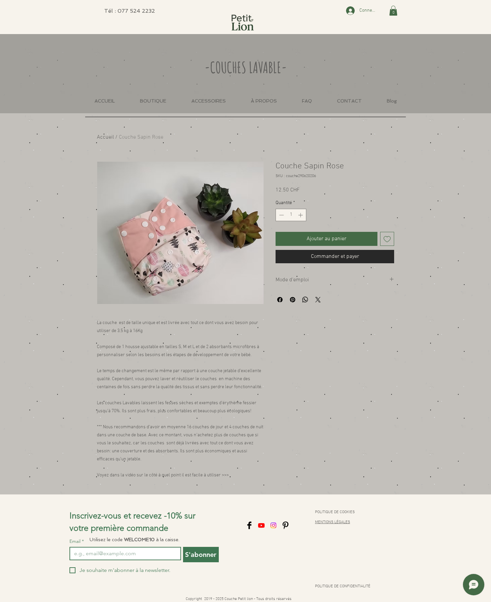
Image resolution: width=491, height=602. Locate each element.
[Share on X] (318, 300)
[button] (393, 11)
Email (76, 541)
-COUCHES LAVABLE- (245, 67)
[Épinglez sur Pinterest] (293, 300)
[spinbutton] (291, 215)
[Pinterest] (285, 525)
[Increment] (301, 215)
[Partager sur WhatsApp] (305, 300)
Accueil (105, 137)
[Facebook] (249, 525)
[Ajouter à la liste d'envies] (387, 239)
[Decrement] (281, 215)
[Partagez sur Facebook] (280, 300)
